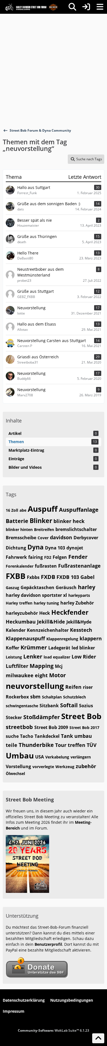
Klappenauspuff (25, 638)
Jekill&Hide (51, 621)
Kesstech (81, 630)
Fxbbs (33, 577)
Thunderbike (36, 745)
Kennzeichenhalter (48, 630)
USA (39, 757)
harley (86, 587)
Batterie (17, 521)
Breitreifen (44, 529)
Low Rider (84, 656)
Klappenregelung (62, 638)
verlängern (81, 757)
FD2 (47, 557)
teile (11, 745)
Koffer (12, 648)
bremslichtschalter (76, 529)
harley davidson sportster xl (36, 595)
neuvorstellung (35, 686)
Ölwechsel (15, 773)
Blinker (41, 520)
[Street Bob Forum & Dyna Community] (31, 6)
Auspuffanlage (78, 509)
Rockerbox (17, 697)
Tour (60, 745)
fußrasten (46, 566)
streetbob (19, 727)
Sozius (86, 706)
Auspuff (43, 508)
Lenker (32, 656)
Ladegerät (59, 648)
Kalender (16, 630)
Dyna (35, 547)
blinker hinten (19, 529)
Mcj (59, 666)
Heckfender (69, 612)
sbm (35, 696)
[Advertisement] (53, 70)
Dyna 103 (55, 548)
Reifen (73, 687)
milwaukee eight (27, 675)
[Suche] (72, 6)
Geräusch (66, 587)
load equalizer (57, 657)
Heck (44, 613)
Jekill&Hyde (78, 622)
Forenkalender (19, 566)
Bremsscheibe (21, 538)
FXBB (16, 576)
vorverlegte (43, 766)
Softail (69, 705)
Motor (57, 675)
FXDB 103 (68, 577)
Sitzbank (49, 706)
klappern (91, 638)
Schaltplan (52, 697)
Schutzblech (74, 697)
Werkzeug (64, 766)
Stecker (14, 717)
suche (12, 736)
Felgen (60, 557)
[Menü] (99, 6)
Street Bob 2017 (84, 727)
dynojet (74, 548)
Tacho (26, 736)
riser (88, 687)
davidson (61, 537)
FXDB (48, 577)
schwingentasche (22, 705)
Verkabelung (57, 757)
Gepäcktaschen (37, 587)
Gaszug (12, 587)
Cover (43, 537)
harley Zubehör (77, 603)
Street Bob (81, 716)
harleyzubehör (22, 613)
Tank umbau (76, 736)
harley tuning (46, 603)
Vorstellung (18, 766)
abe (22, 510)
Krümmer (34, 647)
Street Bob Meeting (30, 799)
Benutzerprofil (48, 944)
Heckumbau (21, 621)
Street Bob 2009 (51, 727)
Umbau (20, 755)
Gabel (87, 577)
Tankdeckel (47, 736)
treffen (76, 745)
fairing (35, 557)
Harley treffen (19, 603)
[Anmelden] (86, 7)
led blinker (83, 648)
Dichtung (16, 548)
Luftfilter (17, 666)
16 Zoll (12, 510)
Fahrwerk (16, 557)
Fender (78, 556)
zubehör (86, 766)
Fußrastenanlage (79, 565)
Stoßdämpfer (41, 717)
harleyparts (79, 595)
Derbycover (86, 538)
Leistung (14, 657)
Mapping (42, 666)
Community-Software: (53, 1030)
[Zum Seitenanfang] (98, 1038)
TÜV (92, 745)
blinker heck (69, 521)
